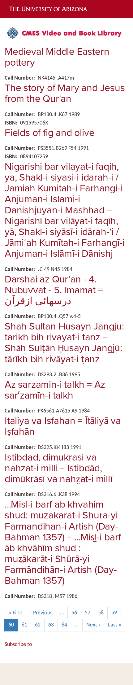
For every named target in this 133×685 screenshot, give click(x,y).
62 (40, 625)
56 (76, 613)
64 (66, 625)
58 (103, 613)
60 (13, 626)
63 (53, 625)
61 (26, 625)
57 (89, 613)
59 (116, 613)
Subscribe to (18, 645)
